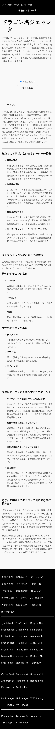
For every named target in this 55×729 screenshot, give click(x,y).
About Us (36, 716)
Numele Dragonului (7, 656)
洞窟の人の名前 (22, 577)
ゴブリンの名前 (7, 598)
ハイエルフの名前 (36, 598)
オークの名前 (7, 611)
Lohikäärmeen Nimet (7, 636)
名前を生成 (27, 87)
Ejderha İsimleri (22, 662)
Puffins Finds (22, 687)
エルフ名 (7, 591)
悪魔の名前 (7, 584)
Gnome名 (36, 591)
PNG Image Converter (7, 698)
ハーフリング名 (22, 598)
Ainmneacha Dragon (36, 636)
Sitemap (7, 722)
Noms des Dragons (22, 636)
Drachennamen (7, 629)
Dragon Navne (36, 623)
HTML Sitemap (22, 722)
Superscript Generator (36, 674)
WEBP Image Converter (36, 698)
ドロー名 (36, 584)
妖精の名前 (22, 591)
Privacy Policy (7, 716)
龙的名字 (36, 662)
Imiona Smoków (22, 649)
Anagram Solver (7, 680)
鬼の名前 (36, 604)
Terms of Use (22, 716)
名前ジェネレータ (27, 10)
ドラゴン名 (22, 584)
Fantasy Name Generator (7, 687)
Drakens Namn (36, 656)
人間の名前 (7, 604)
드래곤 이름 (36, 642)
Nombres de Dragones (36, 629)
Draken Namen (7, 649)
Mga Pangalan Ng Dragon (7, 662)
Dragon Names (22, 629)
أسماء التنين (7, 623)
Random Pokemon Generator (22, 680)
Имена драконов (22, 656)
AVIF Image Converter (22, 705)
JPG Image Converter (22, 698)
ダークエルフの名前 (36, 577)
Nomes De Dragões (36, 649)
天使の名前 (7, 577)
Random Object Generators (36, 680)
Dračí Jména (22, 623)
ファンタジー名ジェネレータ (17, 4)
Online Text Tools (7, 674)
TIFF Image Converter (7, 705)
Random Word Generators (22, 674)
